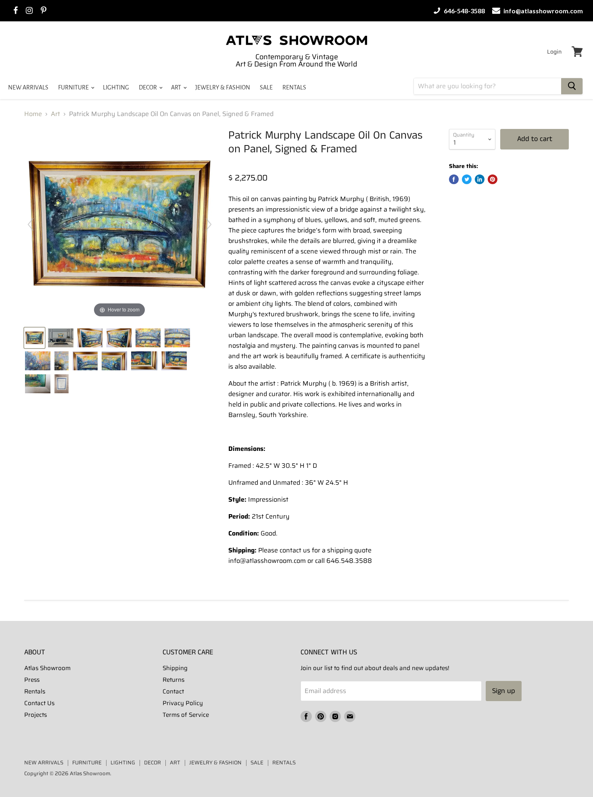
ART (176, 87)
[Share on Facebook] (454, 179)
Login (554, 51)
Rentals (34, 691)
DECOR (148, 87)
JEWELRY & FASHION (222, 87)
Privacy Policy (183, 703)
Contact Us (39, 703)
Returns (173, 680)
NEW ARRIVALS (28, 87)
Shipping (175, 668)
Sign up (503, 691)
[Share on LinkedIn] (479, 179)
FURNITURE (74, 87)
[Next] (208, 224)
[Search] (572, 86)
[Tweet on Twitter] (467, 179)
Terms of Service (186, 715)
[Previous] (30, 224)
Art (55, 114)
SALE (266, 87)
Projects (35, 715)
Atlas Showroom (47, 668)
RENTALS (294, 87)
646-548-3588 (464, 11)
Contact (173, 691)
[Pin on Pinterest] (492, 179)
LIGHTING (116, 87)
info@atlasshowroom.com (542, 11)
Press (32, 680)
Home (33, 114)
